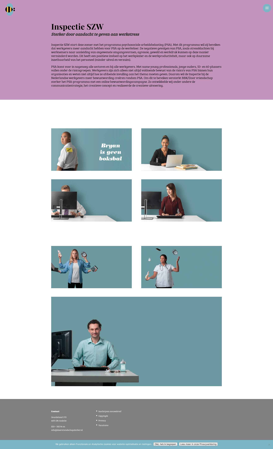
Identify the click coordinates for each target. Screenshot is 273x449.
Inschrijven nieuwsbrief (109, 411)
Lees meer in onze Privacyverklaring (198, 444)
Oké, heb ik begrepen (165, 444)
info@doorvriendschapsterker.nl (67, 429)
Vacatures (103, 425)
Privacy (102, 420)
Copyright (103, 415)
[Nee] (269, 444)
